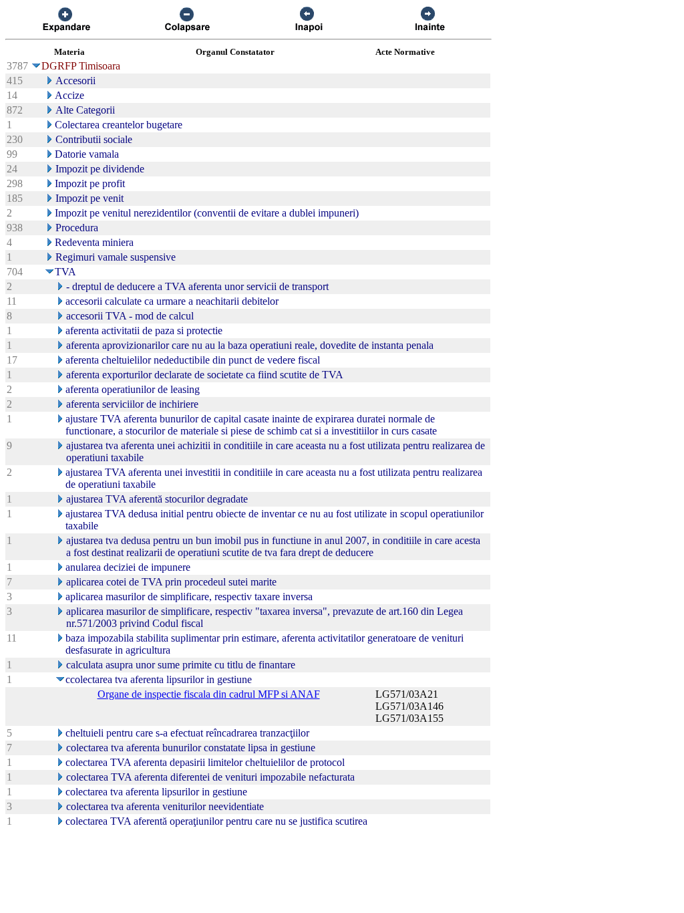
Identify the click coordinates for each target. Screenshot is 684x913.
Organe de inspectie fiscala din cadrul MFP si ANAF (209, 694)
